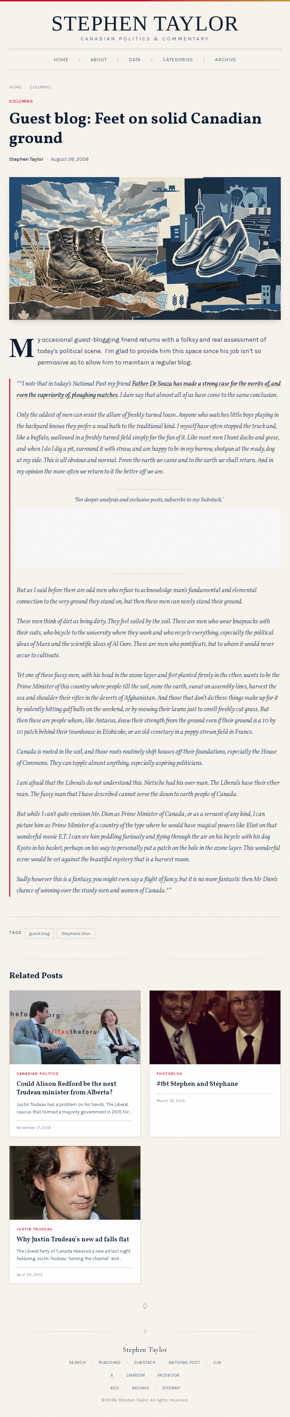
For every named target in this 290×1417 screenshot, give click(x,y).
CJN (217, 1362)
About (99, 60)
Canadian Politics (38, 1074)
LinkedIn (136, 1375)
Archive (225, 60)
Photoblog (170, 1074)
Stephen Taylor (26, 159)
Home (61, 60)
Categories (178, 60)
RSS (114, 1387)
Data (135, 60)
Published (110, 1362)
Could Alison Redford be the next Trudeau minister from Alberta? (66, 1088)
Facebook (168, 1375)
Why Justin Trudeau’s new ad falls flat (73, 1239)
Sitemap (171, 1387)
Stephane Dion (76, 933)
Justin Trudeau (35, 1229)
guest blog (39, 933)
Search (77, 1362)
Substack (145, 1362)
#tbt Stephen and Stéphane (197, 1084)
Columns (40, 87)
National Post (184, 1362)
